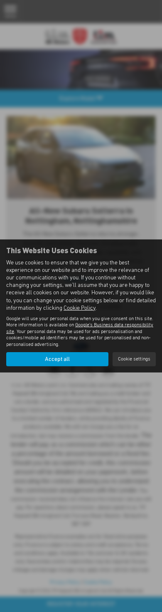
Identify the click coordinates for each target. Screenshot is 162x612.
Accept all (57, 359)
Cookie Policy (80, 308)
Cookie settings (134, 359)
